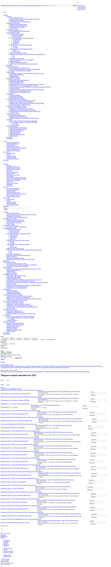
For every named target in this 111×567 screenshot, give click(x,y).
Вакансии (6, 544)
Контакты (6, 160)
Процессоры (4, 371)
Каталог (6, 15)
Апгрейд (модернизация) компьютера (16, 147)
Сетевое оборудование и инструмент (16, 99)
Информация (4, 536)
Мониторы (9, 65)
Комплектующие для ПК (13, 32)
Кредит (8, 154)
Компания (3, 535)
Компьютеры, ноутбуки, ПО (14, 30)
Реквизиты (6, 541)
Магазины (6, 545)
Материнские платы (23, 371)
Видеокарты (50, 371)
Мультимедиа (10, 93)
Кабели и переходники (12, 66)
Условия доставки (11, 156)
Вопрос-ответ (7, 555)
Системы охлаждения (12, 371)
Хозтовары (9, 137)
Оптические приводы (59, 371)
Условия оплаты (11, 153)
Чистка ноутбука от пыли (13, 149)
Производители (8, 556)
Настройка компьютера (13, 143)
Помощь (3, 537)
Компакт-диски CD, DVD (13, 114)
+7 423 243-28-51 (81, 8)
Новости (6, 543)
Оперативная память (34, 371)
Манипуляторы (10, 72)
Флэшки (9, 16)
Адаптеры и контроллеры (83, 371)
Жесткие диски (43, 371)
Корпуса (67, 371)
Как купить (7, 152)
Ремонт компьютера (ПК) (13, 146)
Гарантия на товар (11, 157)
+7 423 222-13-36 (81, 7)
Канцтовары (10, 138)
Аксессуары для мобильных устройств (17, 106)
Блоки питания (73, 371)
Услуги (5, 141)
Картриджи (10, 119)
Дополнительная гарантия (13, 150)
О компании (7, 540)
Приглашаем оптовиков (13, 158)
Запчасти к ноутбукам (12, 126)
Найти (5, 209)
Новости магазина (7, 356)
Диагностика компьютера (13, 142)
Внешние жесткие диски (13, 23)
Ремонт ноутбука (11, 145)
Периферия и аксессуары (13, 78)
